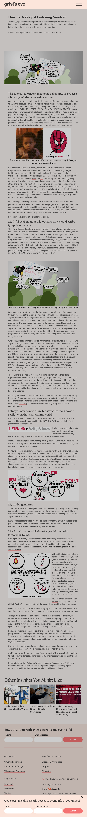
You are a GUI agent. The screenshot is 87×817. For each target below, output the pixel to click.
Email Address (41, 806)
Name (8, 806)
